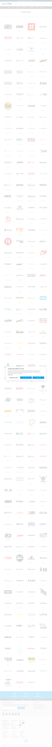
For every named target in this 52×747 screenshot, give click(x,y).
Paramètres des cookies (13, 377)
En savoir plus (10, 374)
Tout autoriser (38, 377)
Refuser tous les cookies (26, 377)
